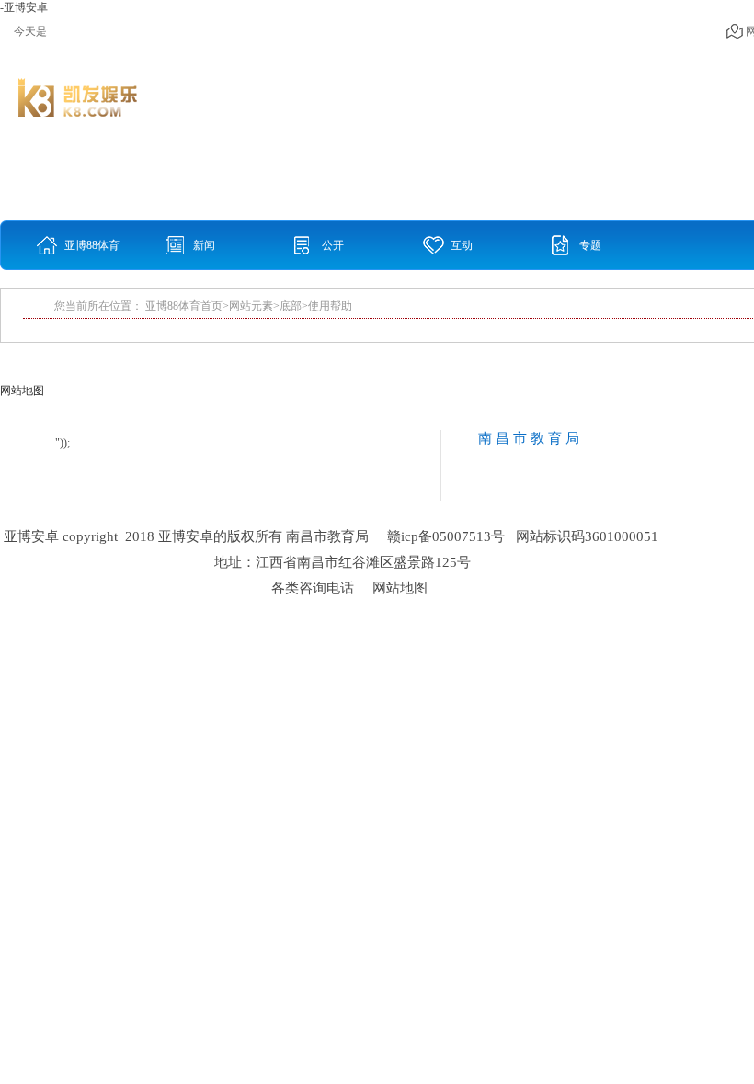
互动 (462, 245)
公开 (333, 245)
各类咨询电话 (312, 588)
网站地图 (400, 588)
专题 (590, 245)
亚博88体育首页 (92, 254)
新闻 (204, 245)
